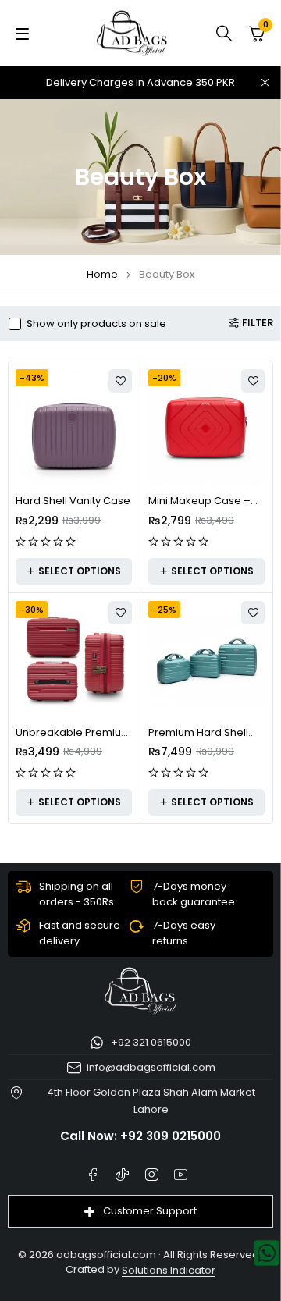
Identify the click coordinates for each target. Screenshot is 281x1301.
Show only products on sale (96, 324)
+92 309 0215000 (170, 1136)
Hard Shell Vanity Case (73, 500)
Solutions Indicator (168, 1270)
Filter (257, 323)
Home (102, 274)
